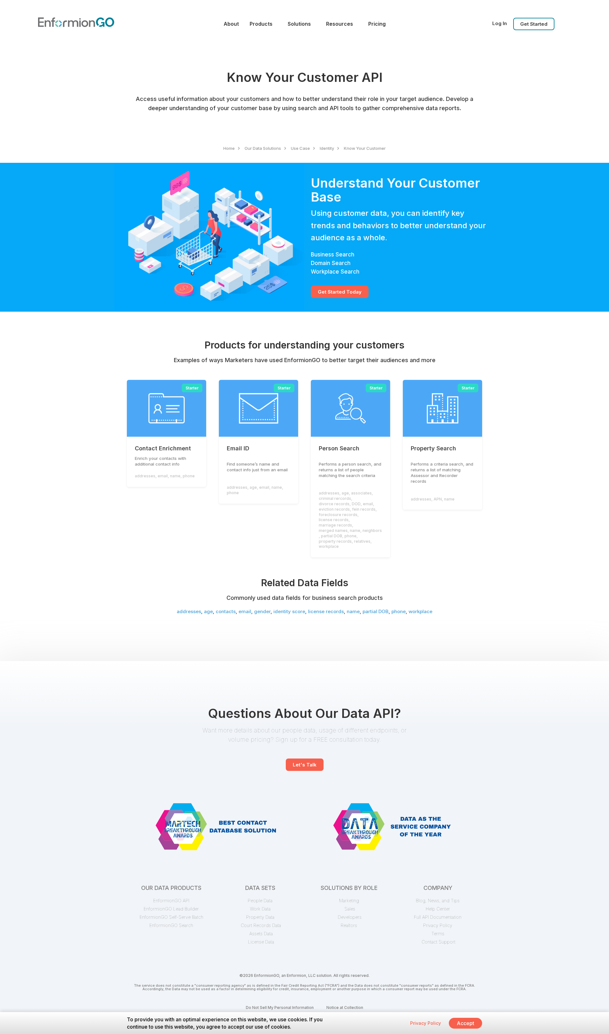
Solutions (299, 24)
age (208, 611)
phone (398, 611)
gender (262, 611)
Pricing (377, 24)
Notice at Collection (344, 1007)
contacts (226, 611)
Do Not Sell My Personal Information (280, 1007)
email (245, 611)
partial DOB (376, 611)
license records (326, 611)
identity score (289, 611)
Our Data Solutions (263, 148)
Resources (339, 24)
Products (261, 24)
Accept (465, 1023)
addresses (189, 611)
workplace (420, 611)
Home (229, 148)
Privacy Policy (425, 1023)
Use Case (300, 148)
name (353, 611)
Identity (327, 148)
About (231, 24)
